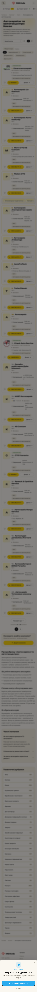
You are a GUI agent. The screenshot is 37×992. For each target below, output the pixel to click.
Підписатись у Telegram (20, 983)
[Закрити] (34, 962)
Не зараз (18, 988)
